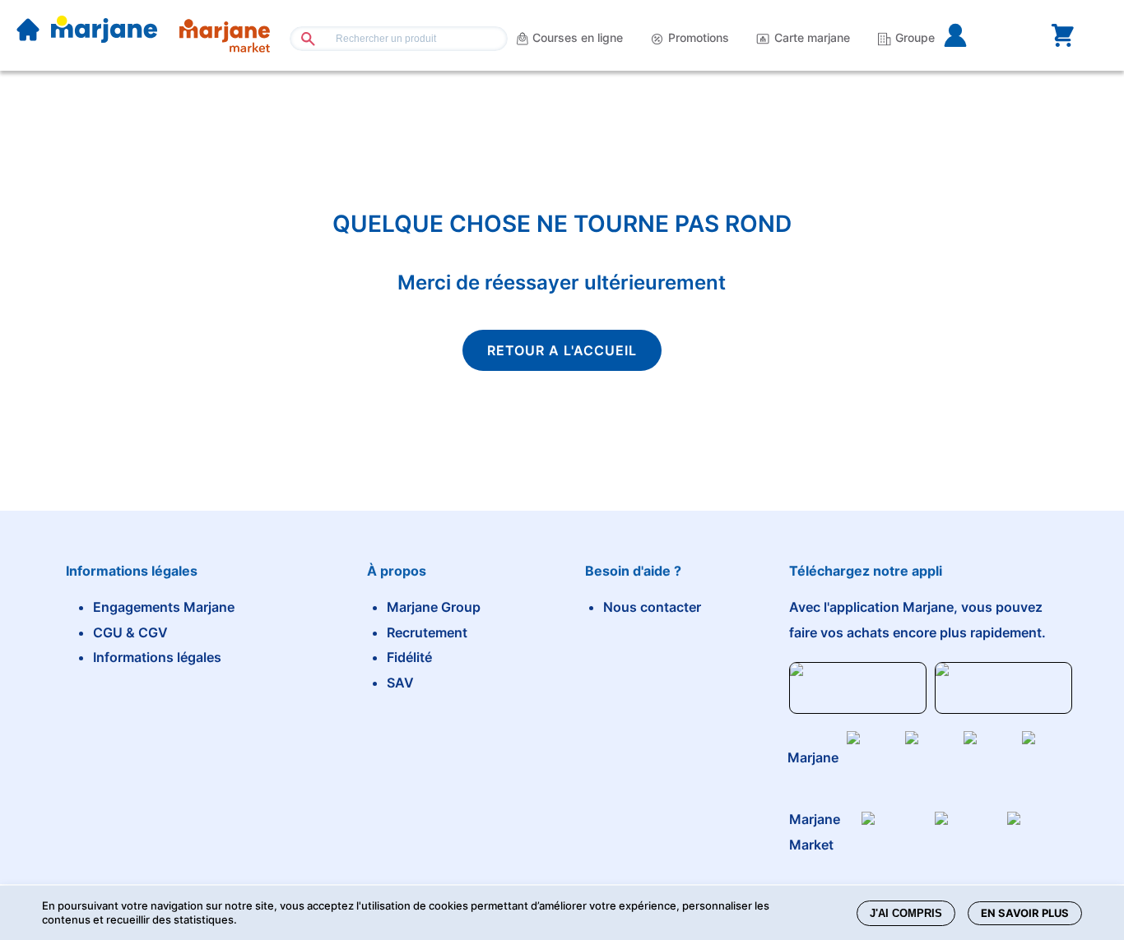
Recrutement (427, 632)
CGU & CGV (130, 632)
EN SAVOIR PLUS (1025, 912)
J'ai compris (906, 913)
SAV (400, 682)
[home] (27, 31)
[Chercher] (301, 38)
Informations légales (157, 657)
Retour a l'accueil (562, 350)
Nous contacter (652, 607)
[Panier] (1062, 35)
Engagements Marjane (164, 607)
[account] (981, 35)
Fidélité (409, 657)
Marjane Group (434, 607)
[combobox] (398, 38)
